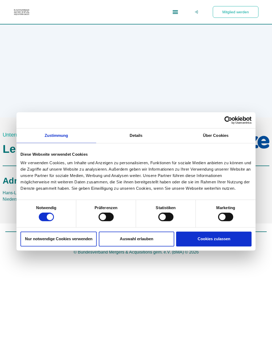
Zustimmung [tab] (56, 135)
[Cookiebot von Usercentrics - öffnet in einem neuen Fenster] (228, 120)
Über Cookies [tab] (215, 135)
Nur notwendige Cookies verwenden (58, 239)
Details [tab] (136, 135)
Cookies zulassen (214, 239)
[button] (175, 12)
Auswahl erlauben (136, 239)
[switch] (106, 217)
